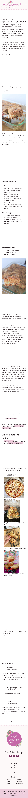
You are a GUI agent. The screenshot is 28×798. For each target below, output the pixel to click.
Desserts (8, 781)
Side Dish (19, 781)
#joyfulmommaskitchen (15, 443)
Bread (8, 783)
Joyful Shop (14, 766)
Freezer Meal (19, 783)
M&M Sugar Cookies (22, 631)
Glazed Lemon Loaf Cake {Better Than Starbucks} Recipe (7, 632)
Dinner (9, 779)
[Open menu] (26, 4)
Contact (14, 770)
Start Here (14, 768)
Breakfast (4, 19)
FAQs (14, 772)
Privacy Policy (6, 791)
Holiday (19, 779)
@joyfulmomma (9, 441)
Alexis (4, 26)
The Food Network (11, 418)
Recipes (11, 19)
